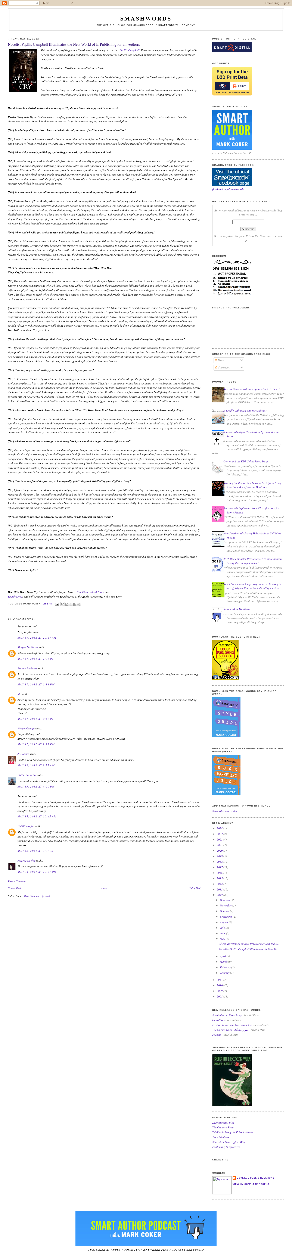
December (226, 900)
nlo (19, 694)
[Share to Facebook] (75, 604)
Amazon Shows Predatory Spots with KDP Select (251, 389)
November (226, 905)
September (226, 916)
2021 (220, 845)
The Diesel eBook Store (90, 592)
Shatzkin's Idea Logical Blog (229, 1142)
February (225, 967)
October (225, 911)
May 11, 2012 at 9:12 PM (36, 719)
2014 (220, 884)
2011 (220, 980)
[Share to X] (71, 604)
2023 (220, 834)
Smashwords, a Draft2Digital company (164, 25)
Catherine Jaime (27, 775)
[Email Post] (57, 604)
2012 (220, 895)
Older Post (195, 888)
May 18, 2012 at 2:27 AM (36, 851)
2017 (220, 867)
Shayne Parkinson (28, 647)
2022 (220, 839)
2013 (220, 889)
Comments (223, 367)
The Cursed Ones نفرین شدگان (230, 1030)
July (223, 928)
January (225, 973)
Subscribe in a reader (224, 811)
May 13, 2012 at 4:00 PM (36, 786)
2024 (220, 828)
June (223, 933)
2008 (220, 996)
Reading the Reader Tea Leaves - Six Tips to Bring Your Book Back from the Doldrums (252, 485)
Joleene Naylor (26, 860)
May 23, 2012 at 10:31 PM (37, 872)
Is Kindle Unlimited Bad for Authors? (245, 410)
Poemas (216, 1035)
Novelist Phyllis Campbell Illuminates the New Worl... (250, 949)
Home (104, 888)
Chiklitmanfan (26, 826)
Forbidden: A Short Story (227, 1015)
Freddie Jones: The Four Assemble (232, 1025)
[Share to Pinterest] (79, 604)
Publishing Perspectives (226, 1147)
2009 (220, 991)
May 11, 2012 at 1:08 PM (36, 659)
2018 (220, 862)
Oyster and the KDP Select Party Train (245, 461)
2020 (220, 850)
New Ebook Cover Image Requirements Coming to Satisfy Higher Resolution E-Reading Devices (252, 586)
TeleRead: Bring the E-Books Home (232, 1132)
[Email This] (62, 604)
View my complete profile (251, 1184)
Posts (220, 360)
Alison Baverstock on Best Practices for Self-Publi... (249, 944)
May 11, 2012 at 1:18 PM (36, 684)
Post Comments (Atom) (37, 896)
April (223, 956)
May (223, 939)
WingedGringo (26, 728)
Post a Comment (17, 881)
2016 (220, 873)
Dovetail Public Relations (255, 1178)
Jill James (23, 754)
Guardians (218, 1020)
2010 (220, 985)
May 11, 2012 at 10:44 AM (37, 637)
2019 (220, 856)
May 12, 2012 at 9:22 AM (36, 765)
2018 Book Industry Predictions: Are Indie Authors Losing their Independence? (252, 561)
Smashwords (15, 596)
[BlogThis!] (67, 604)
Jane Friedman (221, 1137)
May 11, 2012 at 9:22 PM (36, 744)
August (224, 922)
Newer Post (14, 888)
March (224, 962)
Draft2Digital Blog (223, 1123)
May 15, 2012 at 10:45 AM (37, 816)
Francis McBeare (27, 668)
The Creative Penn (223, 1127)
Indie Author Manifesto (237, 609)
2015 (220, 878)
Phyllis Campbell (129, 50)
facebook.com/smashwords (228, 189)
